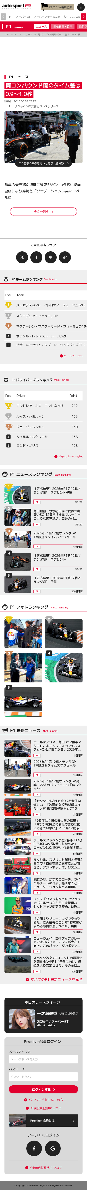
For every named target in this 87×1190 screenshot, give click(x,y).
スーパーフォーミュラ (47, 16)
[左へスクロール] (3, 16)
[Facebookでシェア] (36, 257)
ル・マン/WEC (73, 16)
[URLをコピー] (65, 257)
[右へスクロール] (83, 16)
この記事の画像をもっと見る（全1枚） (41, 163)
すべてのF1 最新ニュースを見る (57, 979)
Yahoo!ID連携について (46, 1168)
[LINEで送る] (51, 257)
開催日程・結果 (63, 26)
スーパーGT (23, 16)
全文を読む (41, 211)
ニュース (41, 26)
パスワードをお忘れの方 (46, 1100)
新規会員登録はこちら (46, 1108)
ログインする (41, 1089)
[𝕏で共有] (22, 257)
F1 (10, 16)
